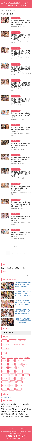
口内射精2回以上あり (25, 73)
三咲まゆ (22, 41)
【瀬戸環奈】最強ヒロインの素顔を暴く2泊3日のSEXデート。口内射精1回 (23, 293)
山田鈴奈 (13, 74)
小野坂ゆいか (23, 89)
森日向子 (4, 389)
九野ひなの (12, 367)
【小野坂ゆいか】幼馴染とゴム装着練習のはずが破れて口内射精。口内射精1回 (20, 85)
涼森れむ (12, 374)
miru (16, 357)
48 (24, 253)
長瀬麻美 (26, 374)
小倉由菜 (11, 364)
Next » (16, 247)
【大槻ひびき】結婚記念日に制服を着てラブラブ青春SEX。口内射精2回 (20, 218)
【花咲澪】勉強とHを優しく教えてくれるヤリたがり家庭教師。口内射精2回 (23, 311)
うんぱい (4, 364)
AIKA (3, 357)
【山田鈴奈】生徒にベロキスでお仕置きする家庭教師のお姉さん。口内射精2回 (20, 69)
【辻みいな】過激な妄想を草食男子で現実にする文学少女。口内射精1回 (20, 145)
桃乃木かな (20, 385)
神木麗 (25, 364)
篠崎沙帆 (22, 178)
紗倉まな (4, 371)
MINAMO (9, 357)
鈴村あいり (5, 374)
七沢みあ (22, 133)
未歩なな (12, 385)
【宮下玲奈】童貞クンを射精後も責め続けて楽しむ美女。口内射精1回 (20, 115)
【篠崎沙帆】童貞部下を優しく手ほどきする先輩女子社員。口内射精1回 (20, 174)
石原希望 (24, 360)
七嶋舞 (25, 378)
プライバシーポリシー (13, 428)
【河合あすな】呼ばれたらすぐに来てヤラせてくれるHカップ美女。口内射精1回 (20, 23)
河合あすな (23, 26)
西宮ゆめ (12, 382)
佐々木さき (22, 163)
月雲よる (19, 374)
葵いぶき (4, 360)
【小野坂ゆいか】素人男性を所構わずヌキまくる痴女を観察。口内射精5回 (23, 284)
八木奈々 (11, 389)
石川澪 (18, 360)
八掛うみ (18, 389)
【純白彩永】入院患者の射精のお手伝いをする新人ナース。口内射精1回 (20, 234)
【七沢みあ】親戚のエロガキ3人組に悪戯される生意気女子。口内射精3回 (20, 129)
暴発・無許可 (5, 348)
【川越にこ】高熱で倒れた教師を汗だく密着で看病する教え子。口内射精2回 (20, 188)
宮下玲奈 (22, 119)
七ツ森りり (5, 382)
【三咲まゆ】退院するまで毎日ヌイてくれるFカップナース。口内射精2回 (20, 37)
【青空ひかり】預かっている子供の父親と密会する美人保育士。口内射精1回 (20, 101)
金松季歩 (18, 364)
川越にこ (13, 194)
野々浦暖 (19, 382)
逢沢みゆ (27, 357)
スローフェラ (12, 341)
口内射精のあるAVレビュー (16, 6)
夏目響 (12, 378)
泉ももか (14, 58)
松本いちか (5, 385)
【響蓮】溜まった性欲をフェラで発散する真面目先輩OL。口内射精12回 (23, 320)
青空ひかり (23, 105)
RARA (21, 357)
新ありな (11, 360)
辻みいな (22, 149)
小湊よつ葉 (20, 367)
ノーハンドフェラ (6, 344)
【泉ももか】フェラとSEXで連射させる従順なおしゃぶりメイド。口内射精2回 (20, 53)
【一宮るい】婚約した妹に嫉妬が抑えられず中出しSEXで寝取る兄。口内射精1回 (20, 204)
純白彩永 (22, 238)
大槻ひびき (13, 224)
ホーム (5, 428)
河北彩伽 (4, 367)
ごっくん (4, 341)
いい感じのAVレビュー (8, 397)
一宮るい (22, 208)
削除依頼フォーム (24, 428)
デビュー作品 (21, 341)
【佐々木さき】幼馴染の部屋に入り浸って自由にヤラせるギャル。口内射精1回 (20, 159)
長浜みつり (5, 378)
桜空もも (11, 371)
